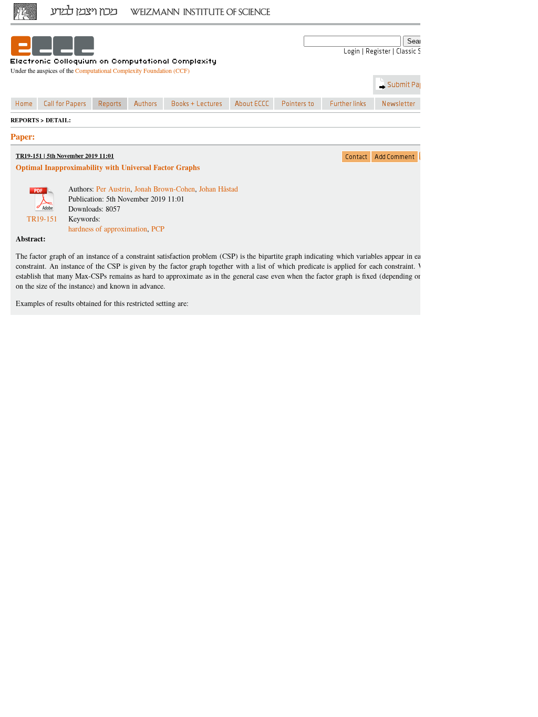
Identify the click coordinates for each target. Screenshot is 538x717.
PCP (157, 229)
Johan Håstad (218, 189)
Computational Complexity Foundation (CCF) (132, 70)
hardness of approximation (107, 229)
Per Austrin (113, 189)
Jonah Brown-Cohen (164, 189)
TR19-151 (42, 214)
